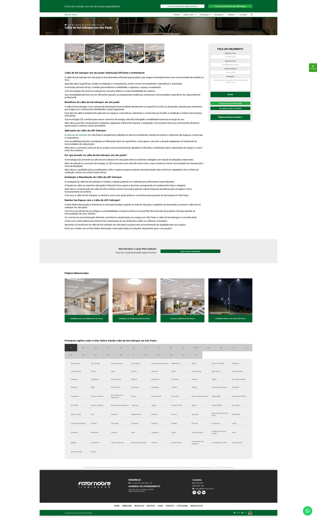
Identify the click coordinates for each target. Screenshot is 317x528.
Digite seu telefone (230, 69)
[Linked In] (204, 492)
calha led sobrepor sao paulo (94, 25)
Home (176, 15)
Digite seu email (230, 61)
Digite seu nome (230, 53)
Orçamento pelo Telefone (230, 108)
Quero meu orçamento (190, 251)
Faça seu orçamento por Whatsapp (230, 6)
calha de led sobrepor (77, 135)
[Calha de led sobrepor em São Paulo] (74, 53)
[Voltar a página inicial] (71, 14)
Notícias (218, 15)
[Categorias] (251, 15)
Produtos (204, 15)
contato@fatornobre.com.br (204, 489)
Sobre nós (188, 15)
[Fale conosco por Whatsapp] (307, 511)
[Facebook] (199, 492)
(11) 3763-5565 (198, 483)
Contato (243, 15)
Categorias (77, 25)
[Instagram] (194, 492)
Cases (231, 15)
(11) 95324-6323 (199, 486)
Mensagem (230, 76)
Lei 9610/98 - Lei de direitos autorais (224, 467)
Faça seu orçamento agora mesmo (182, 6)
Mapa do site (196, 506)
